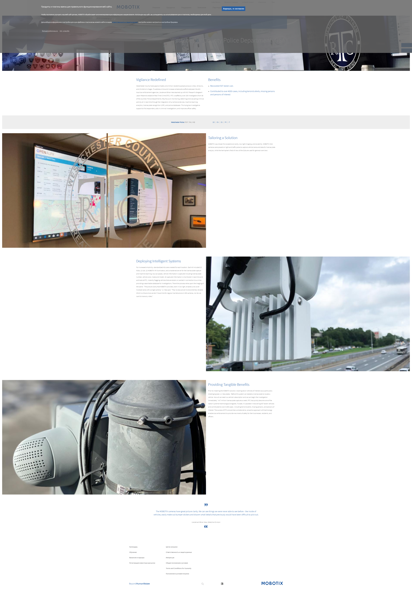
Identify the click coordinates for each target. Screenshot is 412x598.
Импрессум (170, 557)
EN (218, 122)
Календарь (133, 547)
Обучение (133, 552)
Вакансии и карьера (136, 557)
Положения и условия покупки (177, 574)
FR (225, 122)
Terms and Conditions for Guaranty (178, 568)
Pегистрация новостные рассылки (142, 563)
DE (214, 122)
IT (229, 122)
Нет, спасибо (64, 31)
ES (222, 122)
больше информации (50, 31)
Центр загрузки (171, 547)
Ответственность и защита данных (125, 22)
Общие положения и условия (177, 563)
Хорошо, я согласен (233, 9)
